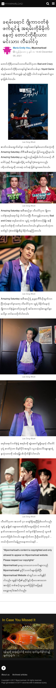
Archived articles (19, 674)
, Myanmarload (29, 47)
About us (5, 674)
